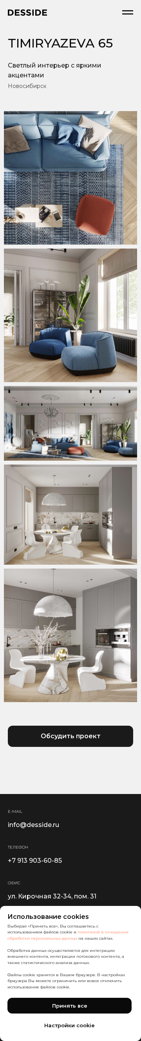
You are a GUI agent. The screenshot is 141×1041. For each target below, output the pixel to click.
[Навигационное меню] (127, 12)
